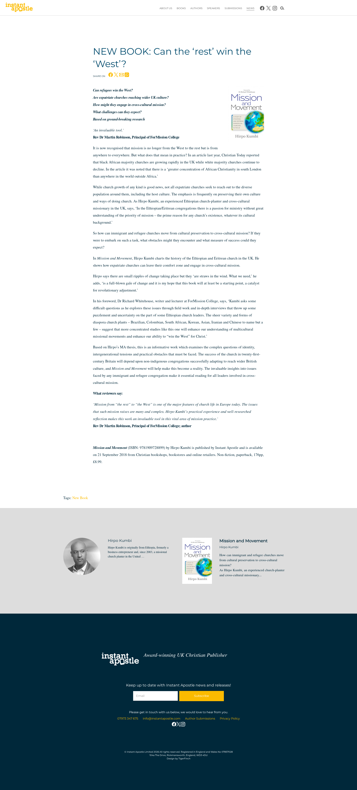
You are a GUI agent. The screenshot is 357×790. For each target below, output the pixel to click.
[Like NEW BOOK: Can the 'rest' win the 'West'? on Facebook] (110, 75)
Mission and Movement (243, 540)
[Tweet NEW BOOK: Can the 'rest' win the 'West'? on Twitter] (116, 75)
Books (181, 8)
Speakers (213, 8)
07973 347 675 (127, 718)
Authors (196, 8)
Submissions (233, 8)
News (250, 8)
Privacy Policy (230, 718)
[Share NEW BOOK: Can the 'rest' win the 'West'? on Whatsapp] (127, 75)
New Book (80, 497)
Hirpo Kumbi (120, 540)
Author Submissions (200, 718)
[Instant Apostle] (19, 8)
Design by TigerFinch (178, 758)
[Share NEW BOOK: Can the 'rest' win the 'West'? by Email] (121, 75)
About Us (166, 8)
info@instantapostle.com (161, 718)
